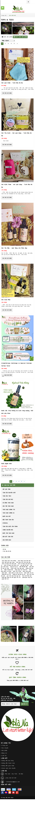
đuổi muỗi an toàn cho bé (15, 573)
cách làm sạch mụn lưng (8, 562)
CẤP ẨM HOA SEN (23, 566)
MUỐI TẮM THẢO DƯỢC (8, 533)
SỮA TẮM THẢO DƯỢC (8, 506)
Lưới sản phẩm (8, 36)
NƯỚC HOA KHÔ (6, 516)
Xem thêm (30, 89)
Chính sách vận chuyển (8, 768)
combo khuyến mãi (8, 569)
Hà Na (4, 549)
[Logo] (17, 724)
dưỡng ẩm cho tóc (6, 574)
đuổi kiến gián (27, 571)
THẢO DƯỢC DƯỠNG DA (8, 513)
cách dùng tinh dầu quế (24, 560)
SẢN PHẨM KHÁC (7, 540)
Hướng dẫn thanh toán (8, 763)
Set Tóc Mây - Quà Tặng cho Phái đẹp (14, 248)
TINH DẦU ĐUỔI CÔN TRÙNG (10, 526)
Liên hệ (4, 755)
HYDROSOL (5, 523)
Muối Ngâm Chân (6, 463)
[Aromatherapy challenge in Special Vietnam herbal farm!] (17, 338)
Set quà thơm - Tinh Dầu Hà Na (12, 83)
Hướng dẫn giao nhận (8, 765)
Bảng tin (4, 753)
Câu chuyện (5, 748)
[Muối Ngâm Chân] (17, 445)
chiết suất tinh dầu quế (17, 568)
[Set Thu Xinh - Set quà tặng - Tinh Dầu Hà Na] (17, 114)
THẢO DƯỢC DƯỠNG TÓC (9, 509)
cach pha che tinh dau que (23, 562)
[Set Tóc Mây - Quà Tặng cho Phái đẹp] (17, 224)
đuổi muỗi (4, 573)
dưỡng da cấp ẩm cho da (19, 574)
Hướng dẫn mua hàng (8, 760)
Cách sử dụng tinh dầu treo (11, 565)
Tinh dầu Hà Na (7, 551)
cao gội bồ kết (24, 565)
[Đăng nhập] (28, 2)
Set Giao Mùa (5, 299)
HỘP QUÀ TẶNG (6, 489)
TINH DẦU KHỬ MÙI (8, 499)
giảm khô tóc (5, 579)
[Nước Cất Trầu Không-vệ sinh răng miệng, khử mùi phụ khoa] (17, 394)
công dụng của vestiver (21, 569)
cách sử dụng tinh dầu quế (9, 563)
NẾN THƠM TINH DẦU (8, 519)
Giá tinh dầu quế (26, 576)
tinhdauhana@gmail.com (12, 781)
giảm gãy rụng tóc (27, 577)
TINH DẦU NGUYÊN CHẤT (9, 492)
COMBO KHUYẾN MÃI (8, 530)
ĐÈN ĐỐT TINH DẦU (8, 536)
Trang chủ (3, 15)
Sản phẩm (4, 750)
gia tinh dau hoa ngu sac (13, 576)
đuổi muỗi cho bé (28, 573)
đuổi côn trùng (17, 571)
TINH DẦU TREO (7, 496)
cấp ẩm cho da (14, 566)
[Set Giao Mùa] (17, 280)
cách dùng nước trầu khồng (9, 560)
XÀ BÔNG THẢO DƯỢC (8, 503)
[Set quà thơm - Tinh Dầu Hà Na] (17, 64)
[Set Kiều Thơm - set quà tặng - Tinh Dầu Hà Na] (17, 166)
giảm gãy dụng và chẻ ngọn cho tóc (11, 577)
